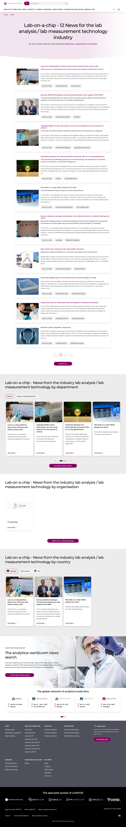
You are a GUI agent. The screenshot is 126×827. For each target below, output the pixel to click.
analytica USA (29, 752)
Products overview (50, 736)
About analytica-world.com (47, 809)
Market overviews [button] (44, 9)
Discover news (10, 730)
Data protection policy (39, 816)
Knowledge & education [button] (74, 9)
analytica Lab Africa (31, 749)
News (46, 763)
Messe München (30, 733)
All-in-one (47, 776)
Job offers (47, 773)
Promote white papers (71, 733)
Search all (63, 364)
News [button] (24, 9)
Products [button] (32, 9)
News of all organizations (63, 541)
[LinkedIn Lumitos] (119, 816)
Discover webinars (11, 763)
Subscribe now (102, 739)
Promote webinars (11, 766)
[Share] (113, 10)
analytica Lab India (31, 742)
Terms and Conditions (21, 816)
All (26, 3)
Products (47, 766)
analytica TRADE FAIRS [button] (12, 9)
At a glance (28, 730)
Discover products (50, 730)
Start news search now (19, 675)
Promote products (50, 733)
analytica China (30, 739)
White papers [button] (58, 9)
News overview (10, 736)
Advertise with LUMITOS (13, 809)
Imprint (7, 816)
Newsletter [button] (90, 9)
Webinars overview (11, 770)
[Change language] (118, 10)
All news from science (63, 466)
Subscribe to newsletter (13, 733)
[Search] (66, 3)
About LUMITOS (30, 809)
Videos (27, 763)
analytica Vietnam (31, 745)
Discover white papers (71, 730)
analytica (28, 736)
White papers (48, 770)
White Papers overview (71, 736)
